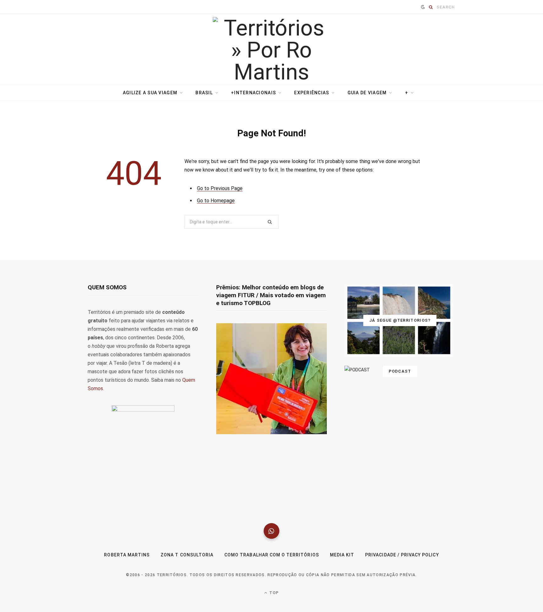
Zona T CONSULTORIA (187, 554)
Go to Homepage (216, 201)
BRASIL (204, 92)
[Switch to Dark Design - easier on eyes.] (423, 7)
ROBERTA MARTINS (127, 554)
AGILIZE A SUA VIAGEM (150, 92)
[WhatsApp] (271, 531)
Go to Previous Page (220, 188)
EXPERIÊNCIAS (311, 92)
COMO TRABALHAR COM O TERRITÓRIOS (271, 554)
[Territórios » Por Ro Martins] (272, 50)
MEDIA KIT (342, 554)
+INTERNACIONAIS (253, 92)
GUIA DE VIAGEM (367, 92)
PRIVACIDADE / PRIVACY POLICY (402, 554)
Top (273, 593)
